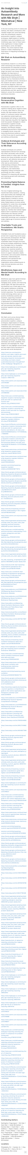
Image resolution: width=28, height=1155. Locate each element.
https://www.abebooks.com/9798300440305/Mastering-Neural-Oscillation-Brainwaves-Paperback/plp (14, 598)
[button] (25, 1152)
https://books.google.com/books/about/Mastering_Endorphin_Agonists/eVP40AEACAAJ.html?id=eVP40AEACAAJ (13, 838)
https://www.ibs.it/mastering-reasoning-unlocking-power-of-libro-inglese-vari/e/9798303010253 (13, 970)
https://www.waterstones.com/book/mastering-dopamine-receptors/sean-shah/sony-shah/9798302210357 (14, 451)
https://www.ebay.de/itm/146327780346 (13, 893)
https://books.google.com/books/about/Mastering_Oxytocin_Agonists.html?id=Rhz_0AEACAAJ (13, 737)
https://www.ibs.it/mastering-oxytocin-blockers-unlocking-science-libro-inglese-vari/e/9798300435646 (13, 777)
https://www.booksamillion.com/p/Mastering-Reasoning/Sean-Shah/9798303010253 (14, 868)
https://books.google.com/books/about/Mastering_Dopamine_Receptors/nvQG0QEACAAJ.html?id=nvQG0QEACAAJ (14, 474)
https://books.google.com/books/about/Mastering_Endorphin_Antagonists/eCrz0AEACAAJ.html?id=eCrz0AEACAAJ (13, 845)
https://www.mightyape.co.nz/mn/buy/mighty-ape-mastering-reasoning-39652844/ (13, 990)
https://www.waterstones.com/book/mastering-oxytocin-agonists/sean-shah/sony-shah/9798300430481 (14, 814)
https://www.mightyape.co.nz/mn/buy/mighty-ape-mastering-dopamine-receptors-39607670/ (13, 368)
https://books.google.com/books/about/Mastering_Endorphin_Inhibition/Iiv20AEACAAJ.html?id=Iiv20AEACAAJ (13, 861)
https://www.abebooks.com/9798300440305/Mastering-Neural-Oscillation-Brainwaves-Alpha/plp (14, 591)
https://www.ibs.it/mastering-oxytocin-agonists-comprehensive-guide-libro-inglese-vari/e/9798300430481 (13, 770)
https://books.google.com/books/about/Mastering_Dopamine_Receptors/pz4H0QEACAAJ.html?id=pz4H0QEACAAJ (13, 481)
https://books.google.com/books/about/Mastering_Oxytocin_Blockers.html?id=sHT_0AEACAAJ (13, 744)
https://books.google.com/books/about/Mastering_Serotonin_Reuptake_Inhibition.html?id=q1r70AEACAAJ (14, 503)
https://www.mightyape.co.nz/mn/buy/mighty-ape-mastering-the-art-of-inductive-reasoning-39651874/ (13, 997)
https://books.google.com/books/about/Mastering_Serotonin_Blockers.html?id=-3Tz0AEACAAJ (13, 496)
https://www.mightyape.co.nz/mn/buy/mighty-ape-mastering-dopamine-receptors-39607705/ (13, 375)
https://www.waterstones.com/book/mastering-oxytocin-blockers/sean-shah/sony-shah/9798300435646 (14, 821)
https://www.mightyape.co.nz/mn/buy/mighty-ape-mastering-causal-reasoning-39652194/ (13, 983)
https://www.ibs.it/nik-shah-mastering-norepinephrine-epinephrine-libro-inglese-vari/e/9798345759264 (13, 566)
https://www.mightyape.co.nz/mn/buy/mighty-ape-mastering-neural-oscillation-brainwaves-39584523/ (13, 648)
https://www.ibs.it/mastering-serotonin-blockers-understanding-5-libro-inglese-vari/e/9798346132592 (13, 510)
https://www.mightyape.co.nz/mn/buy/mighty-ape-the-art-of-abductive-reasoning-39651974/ (13, 1004)
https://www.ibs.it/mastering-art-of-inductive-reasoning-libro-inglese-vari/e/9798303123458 (12, 956)
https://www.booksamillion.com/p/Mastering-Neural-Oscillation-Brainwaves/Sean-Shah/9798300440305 (14, 614)
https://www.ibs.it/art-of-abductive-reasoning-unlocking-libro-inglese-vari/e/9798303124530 (12, 942)
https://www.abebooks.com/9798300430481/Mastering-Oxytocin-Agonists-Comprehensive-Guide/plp (14, 699)
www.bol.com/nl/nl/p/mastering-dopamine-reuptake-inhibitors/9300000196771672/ (11, 467)
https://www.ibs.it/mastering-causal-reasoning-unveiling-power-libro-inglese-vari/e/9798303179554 (13, 963)
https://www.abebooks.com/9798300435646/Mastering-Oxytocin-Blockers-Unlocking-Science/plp (14, 706)
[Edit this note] (26, 2)
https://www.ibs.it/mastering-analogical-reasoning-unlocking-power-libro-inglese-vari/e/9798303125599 (14, 949)
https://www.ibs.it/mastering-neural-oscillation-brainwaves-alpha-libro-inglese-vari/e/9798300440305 (12, 641)
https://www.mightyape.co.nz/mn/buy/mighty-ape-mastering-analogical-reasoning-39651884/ (13, 977)
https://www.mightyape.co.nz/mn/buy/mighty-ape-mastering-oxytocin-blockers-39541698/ (13, 784)
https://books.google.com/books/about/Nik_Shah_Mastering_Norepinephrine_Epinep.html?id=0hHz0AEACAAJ (14, 542)
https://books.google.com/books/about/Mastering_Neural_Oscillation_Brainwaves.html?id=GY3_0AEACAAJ (14, 626)
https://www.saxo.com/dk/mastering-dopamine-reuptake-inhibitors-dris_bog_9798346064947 (12, 419)
